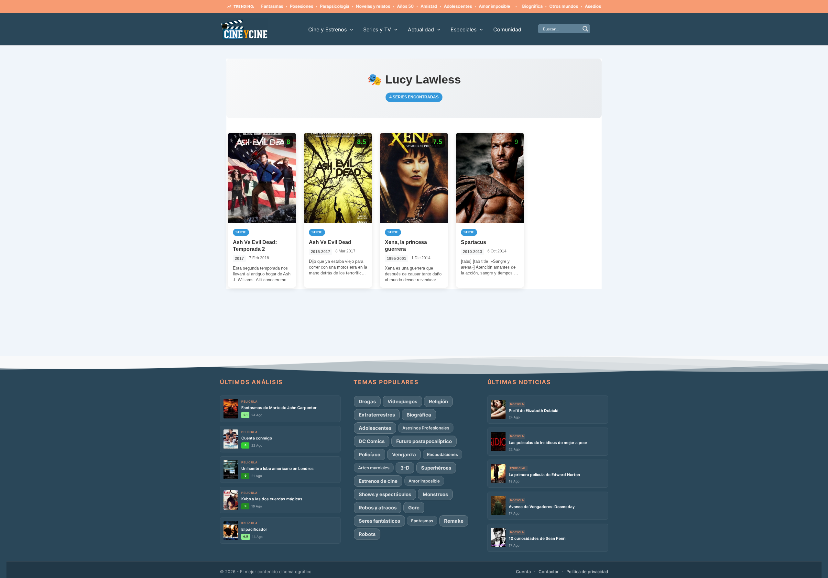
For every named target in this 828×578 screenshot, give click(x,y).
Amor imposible (476, 6)
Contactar (549, 571)
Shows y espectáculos (385, 494)
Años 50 (387, 6)
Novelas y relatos (355, 6)
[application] (350, 29)
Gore (595, 6)
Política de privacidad (587, 571)
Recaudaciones (442, 454)
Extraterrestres (377, 415)
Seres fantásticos (379, 521)
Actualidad (421, 29)
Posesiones (283, 6)
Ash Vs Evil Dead (330, 242)
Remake (453, 521)
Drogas (367, 401)
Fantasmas (422, 520)
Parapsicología (316, 6)
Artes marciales (373, 467)
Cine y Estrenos (327, 29)
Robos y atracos (378, 508)
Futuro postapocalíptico (424, 441)
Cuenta (523, 571)
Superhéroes (436, 468)
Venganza (404, 454)
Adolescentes (440, 6)
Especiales (463, 29)
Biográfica (514, 6)
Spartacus (473, 242)
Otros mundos (545, 6)
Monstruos (435, 494)
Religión (438, 401)
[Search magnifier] (585, 28)
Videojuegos (402, 401)
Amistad (410, 6)
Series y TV (377, 29)
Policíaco (369, 454)
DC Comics (372, 441)
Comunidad (507, 29)
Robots (367, 534)
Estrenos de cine (378, 481)
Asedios (575, 6)
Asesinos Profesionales (425, 427)
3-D (404, 468)
